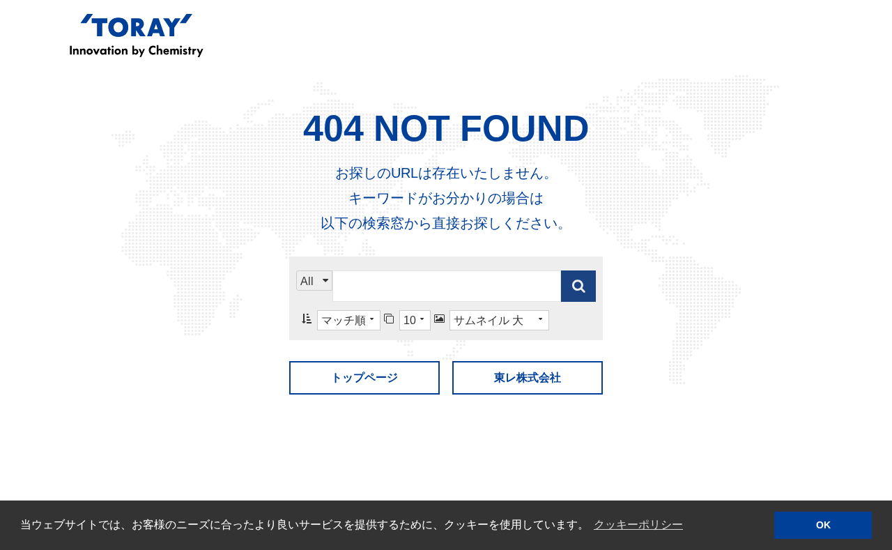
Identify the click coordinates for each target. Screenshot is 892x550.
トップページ (364, 377)
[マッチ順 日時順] (341, 320)
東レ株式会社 (527, 377)
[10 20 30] (407, 320)
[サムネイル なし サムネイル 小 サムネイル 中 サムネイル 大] (491, 320)
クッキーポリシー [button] (638, 524)
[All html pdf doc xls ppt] (314, 286)
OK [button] (823, 524)
